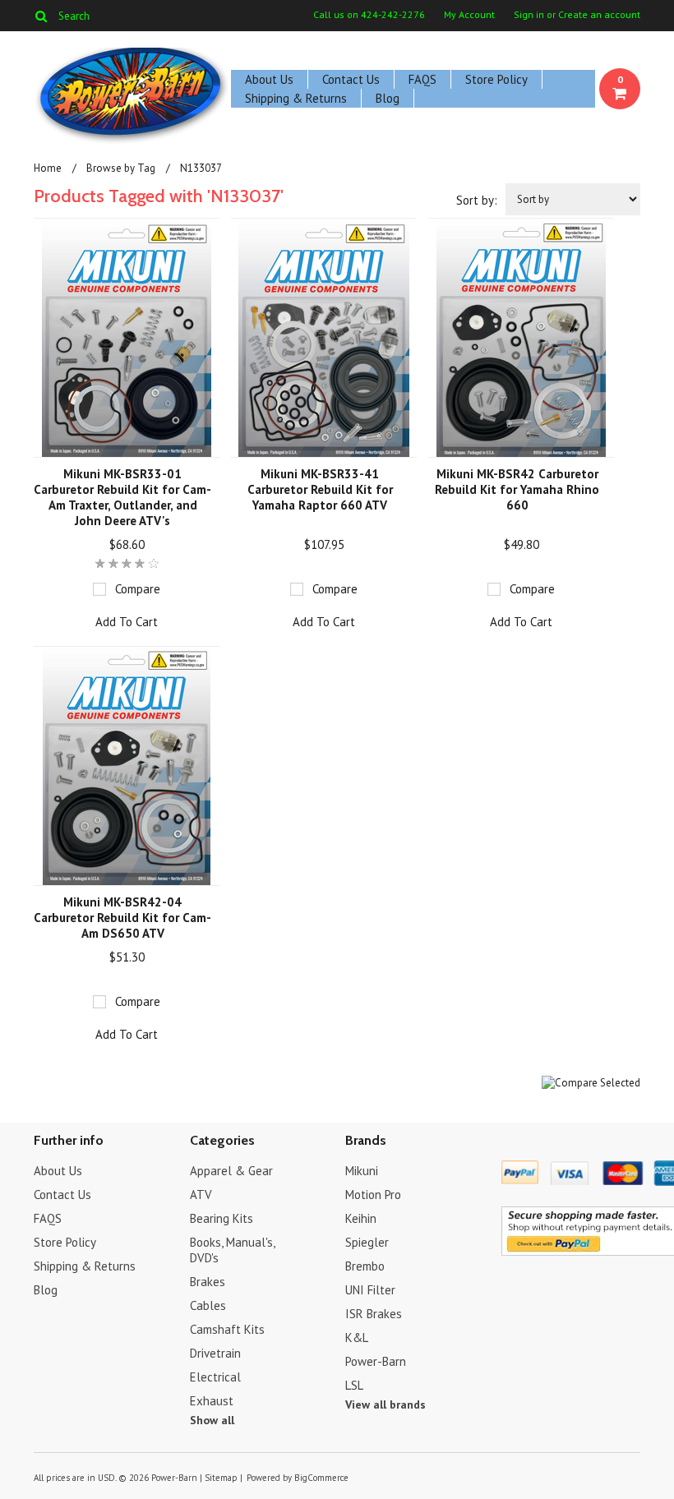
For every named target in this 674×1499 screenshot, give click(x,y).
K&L (356, 1337)
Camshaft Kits (227, 1329)
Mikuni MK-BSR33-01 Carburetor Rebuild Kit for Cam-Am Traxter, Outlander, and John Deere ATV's (122, 497)
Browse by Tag (120, 168)
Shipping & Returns (296, 98)
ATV (201, 1194)
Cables (208, 1305)
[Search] (41, 15)
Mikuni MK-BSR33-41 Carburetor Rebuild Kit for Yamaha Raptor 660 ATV (320, 489)
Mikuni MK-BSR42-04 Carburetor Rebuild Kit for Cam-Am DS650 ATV (122, 917)
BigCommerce (321, 1477)
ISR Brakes (373, 1313)
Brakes (207, 1281)
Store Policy (496, 79)
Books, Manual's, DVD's (232, 1250)
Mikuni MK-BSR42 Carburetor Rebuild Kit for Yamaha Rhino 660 (517, 489)
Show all (212, 1420)
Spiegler (367, 1242)
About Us (269, 79)
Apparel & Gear (231, 1170)
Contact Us (351, 79)
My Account (469, 15)
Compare (137, 589)
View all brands (385, 1404)
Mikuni (361, 1170)
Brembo (365, 1266)
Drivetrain (215, 1353)
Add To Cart (126, 622)
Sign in (529, 15)
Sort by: (476, 200)
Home (48, 168)
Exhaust (211, 1401)
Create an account (599, 15)
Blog (387, 98)
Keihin (360, 1218)
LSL (354, 1385)
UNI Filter (370, 1290)
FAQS (422, 79)
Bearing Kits (221, 1218)
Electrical (215, 1377)
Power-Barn (375, 1361)
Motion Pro (373, 1194)
